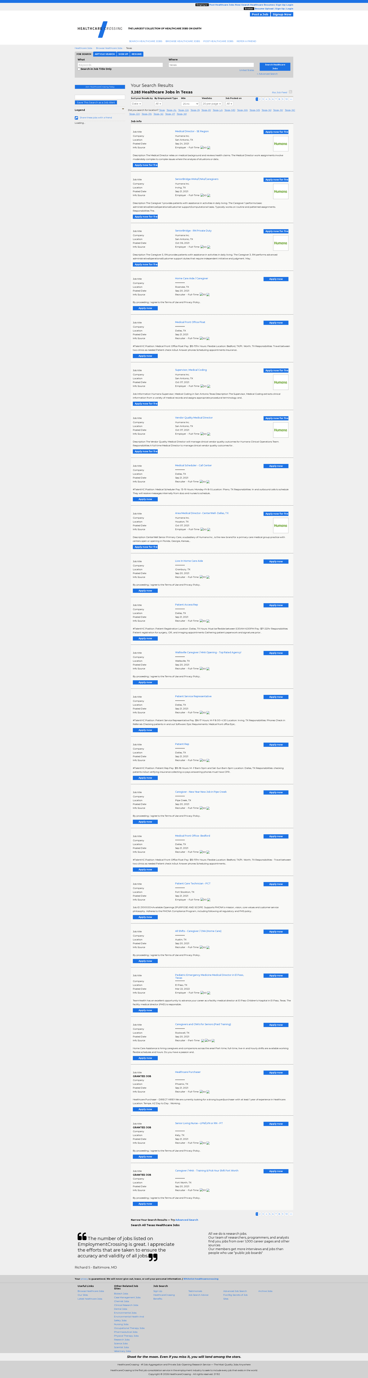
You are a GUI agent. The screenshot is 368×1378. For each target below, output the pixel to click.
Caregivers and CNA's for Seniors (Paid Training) (203, 1024)
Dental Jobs (120, 1308)
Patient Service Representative (193, 696)
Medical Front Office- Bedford (192, 835)
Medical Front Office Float (190, 322)
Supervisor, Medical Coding (191, 369)
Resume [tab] (137, 54)
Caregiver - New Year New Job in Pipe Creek (201, 791)
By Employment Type (166, 98)
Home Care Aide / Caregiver (191, 278)
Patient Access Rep (186, 604)
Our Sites (83, 1294)
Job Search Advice (198, 1294)
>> (291, 99)
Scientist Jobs (121, 1347)
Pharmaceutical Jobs (125, 1331)
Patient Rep (182, 744)
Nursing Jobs (121, 1324)
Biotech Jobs (121, 1293)
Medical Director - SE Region (192, 131)
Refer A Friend (246, 41)
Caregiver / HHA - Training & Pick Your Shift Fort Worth (206, 1170)
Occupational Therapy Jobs (129, 1328)
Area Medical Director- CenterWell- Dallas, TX (201, 513)
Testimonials (195, 1291)
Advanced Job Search (235, 1291)
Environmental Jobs (125, 1312)
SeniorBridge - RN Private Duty (193, 230)
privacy (84, 1279)
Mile (183, 98)
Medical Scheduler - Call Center (193, 465)
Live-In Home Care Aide (189, 560)
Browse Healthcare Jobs (183, 41)
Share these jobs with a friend (96, 117)
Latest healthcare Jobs (90, 1298)
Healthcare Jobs (83, 48)
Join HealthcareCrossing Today (99, 87)
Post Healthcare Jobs (218, 41)
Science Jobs (121, 1343)
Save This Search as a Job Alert (96, 102)
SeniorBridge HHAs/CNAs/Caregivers (196, 179)
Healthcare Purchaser (188, 1072)
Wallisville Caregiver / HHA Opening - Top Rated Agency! (208, 652)
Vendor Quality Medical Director (194, 417)
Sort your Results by (142, 98)
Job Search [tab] (83, 54)
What (81, 59)
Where (173, 59)
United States (246, 70)
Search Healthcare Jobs (145, 41)
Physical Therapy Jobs (126, 1335)
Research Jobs (122, 1339)
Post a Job (260, 14)
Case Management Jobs (127, 1297)
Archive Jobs (265, 1291)
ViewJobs (207, 98)
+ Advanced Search (267, 73)
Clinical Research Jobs (126, 1305)
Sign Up (157, 1291)
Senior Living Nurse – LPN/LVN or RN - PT (199, 1123)
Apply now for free (276, 131)
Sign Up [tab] (123, 54)
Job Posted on (234, 98)
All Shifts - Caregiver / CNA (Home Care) (198, 931)
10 (286, 99)
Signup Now (282, 14)
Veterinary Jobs (122, 1351)
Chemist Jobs (121, 1301)
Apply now (276, 279)
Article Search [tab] (105, 54)
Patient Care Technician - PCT (193, 883)
